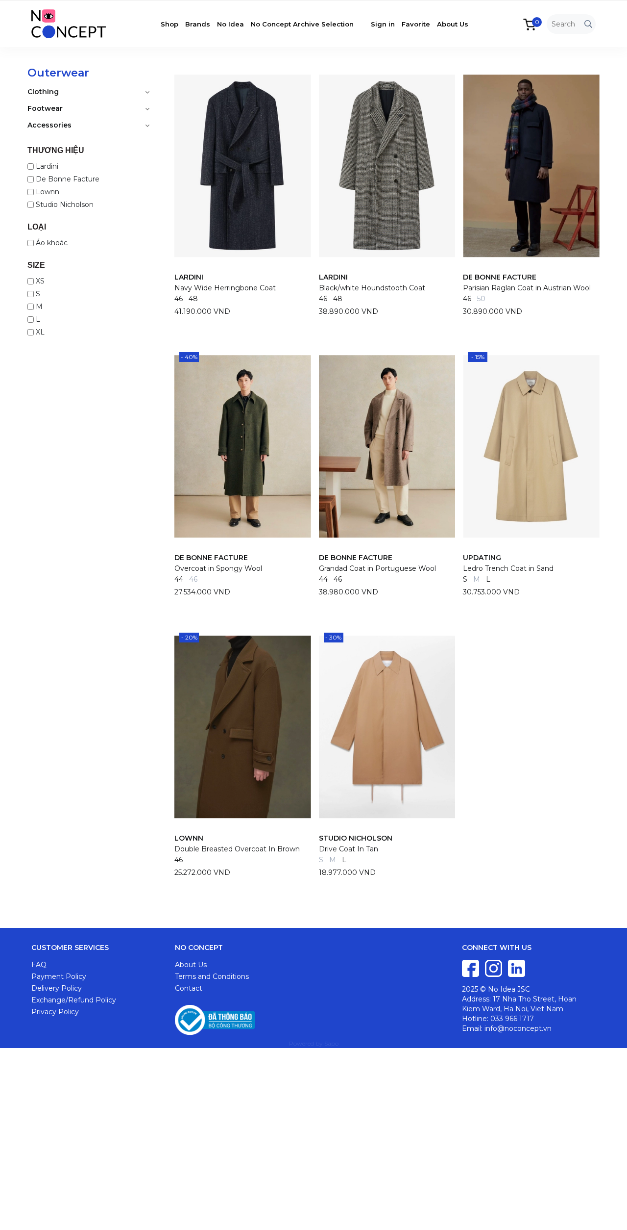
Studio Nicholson (65, 204)
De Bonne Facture (67, 179)
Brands (197, 24)
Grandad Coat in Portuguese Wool (377, 568)
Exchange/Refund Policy (73, 1000)
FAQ (39, 964)
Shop (169, 24)
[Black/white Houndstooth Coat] (387, 166)
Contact (188, 988)
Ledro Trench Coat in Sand (508, 568)
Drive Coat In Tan (348, 849)
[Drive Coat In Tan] (387, 727)
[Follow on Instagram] (494, 967)
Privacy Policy (55, 1011)
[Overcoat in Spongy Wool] (242, 446)
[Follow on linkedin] (516, 967)
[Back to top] (610, 1212)
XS (40, 281)
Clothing (43, 91)
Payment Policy (58, 976)
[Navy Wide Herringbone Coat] (242, 166)
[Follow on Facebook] (471, 967)
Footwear (45, 108)
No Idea (230, 24)
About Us (452, 24)
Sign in (383, 24)
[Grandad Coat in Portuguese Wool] (387, 446)
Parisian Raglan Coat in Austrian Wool (527, 287)
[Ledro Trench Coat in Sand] (531, 446)
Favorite (416, 24)
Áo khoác (52, 242)
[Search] (588, 24)
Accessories (49, 125)
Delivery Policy (56, 988)
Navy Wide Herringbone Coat (225, 287)
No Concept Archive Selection (302, 24)
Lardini (47, 166)
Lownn (47, 191)
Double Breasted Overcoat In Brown (237, 849)
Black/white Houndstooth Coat (372, 287)
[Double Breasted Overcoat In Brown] (242, 727)
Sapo (331, 1043)
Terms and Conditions (212, 976)
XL (40, 332)
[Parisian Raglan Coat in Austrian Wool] (531, 166)
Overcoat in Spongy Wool (218, 568)
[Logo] (76, 23)
